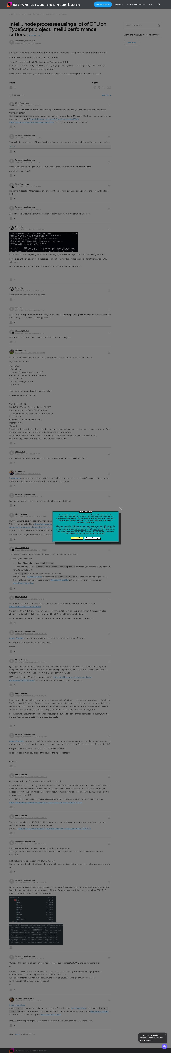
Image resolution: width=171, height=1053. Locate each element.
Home (18, 4)
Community (119, 4)
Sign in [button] (151, 4)
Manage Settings (92, 538)
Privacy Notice (80, 530)
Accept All (77, 538)
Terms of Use (98, 530)
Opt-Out (102, 533)
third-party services (69, 532)
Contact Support (103, 4)
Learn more (90, 522)
